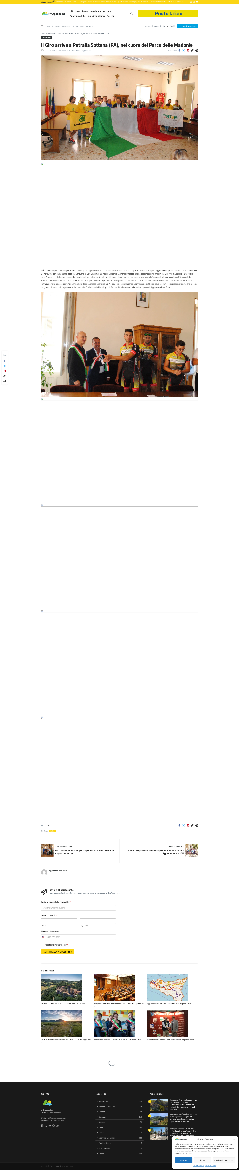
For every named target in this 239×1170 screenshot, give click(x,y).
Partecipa (49, 26)
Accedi (110, 15)
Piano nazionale (89, 11)
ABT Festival (104, 11)
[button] (234, 1139)
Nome (43, 925)
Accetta (183, 1160)
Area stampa (99, 15)
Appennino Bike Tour (80, 15)
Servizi (57, 26)
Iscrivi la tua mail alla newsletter (56, 902)
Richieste (89, 26)
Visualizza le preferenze (224, 1160)
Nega (202, 1160)
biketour (52, 831)
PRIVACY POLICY (210, 1166)
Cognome (84, 925)
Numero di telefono (50, 931)
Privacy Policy (61, 945)
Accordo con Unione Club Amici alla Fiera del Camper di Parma (170, 1040)
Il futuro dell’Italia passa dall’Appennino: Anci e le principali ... (64, 1004)
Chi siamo (75, 11)
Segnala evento (78, 26)
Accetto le (56, 945)
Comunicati (51, 34)
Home (43, 34)
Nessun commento (58, 50)
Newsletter (66, 26)
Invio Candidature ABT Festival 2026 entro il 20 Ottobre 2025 (118, 1040)
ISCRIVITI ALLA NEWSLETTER (57, 951)
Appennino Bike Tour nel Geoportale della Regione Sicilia (169, 1004)
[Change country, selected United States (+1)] (44, 937)
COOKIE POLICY (198, 1166)
